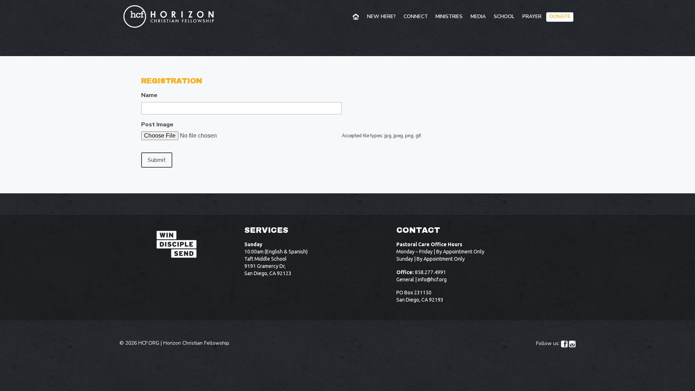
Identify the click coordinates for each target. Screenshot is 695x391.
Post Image (157, 125)
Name (149, 95)
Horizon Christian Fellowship (196, 343)
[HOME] (356, 17)
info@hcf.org (432, 279)
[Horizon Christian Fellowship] (169, 16)
